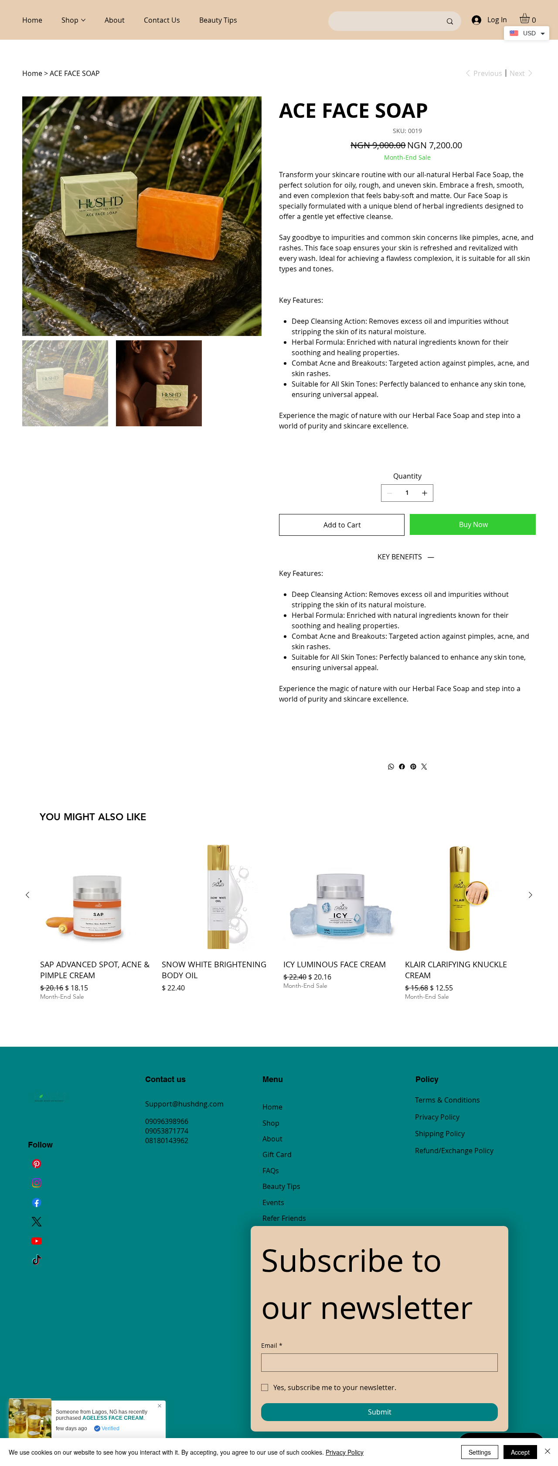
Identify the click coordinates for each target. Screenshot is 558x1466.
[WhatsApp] (390, 766)
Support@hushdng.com (184, 1104)
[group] (279, 925)
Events (273, 1202)
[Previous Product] (27, 895)
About (272, 1139)
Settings (480, 1452)
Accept (520, 1452)
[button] (530, 18)
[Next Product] (530, 895)
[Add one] (424, 493)
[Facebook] (402, 766)
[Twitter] (424, 766)
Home (272, 1107)
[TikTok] (37, 1260)
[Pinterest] (413, 766)
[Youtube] (37, 1241)
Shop (270, 1123)
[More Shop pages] (83, 20)
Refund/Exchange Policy (454, 1150)
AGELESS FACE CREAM (112, 1418)
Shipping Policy (440, 1133)
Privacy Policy (437, 1117)
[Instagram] (37, 1183)
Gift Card (277, 1154)
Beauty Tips (281, 1186)
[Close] (547, 1452)
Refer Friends (284, 1218)
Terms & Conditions (447, 1100)
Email (271, 1345)
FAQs (270, 1170)
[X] (37, 1222)
